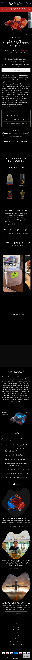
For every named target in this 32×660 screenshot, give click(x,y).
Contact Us (16, 633)
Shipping (9, 52)
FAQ (16, 624)
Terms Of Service (16, 639)
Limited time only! (16, 112)
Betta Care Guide (16, 569)
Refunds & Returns (16, 642)
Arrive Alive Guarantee (16, 119)
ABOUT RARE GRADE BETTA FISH (16, 124)
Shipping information (16, 115)
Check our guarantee (16, 613)
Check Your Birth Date (16, 526)
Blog (16, 621)
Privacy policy (16, 636)
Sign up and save (16, 650)
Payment (16, 630)
